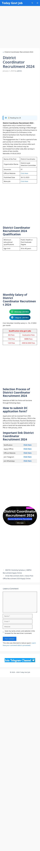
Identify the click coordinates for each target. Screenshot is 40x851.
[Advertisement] (20, 27)
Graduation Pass (28, 335)
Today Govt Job (12, 3)
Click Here (24, 173)
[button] (32, 3)
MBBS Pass (28, 339)
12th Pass (11, 343)
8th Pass (11, 335)
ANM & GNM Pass (28, 343)
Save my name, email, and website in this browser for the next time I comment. (20, 632)
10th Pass (11, 339)
